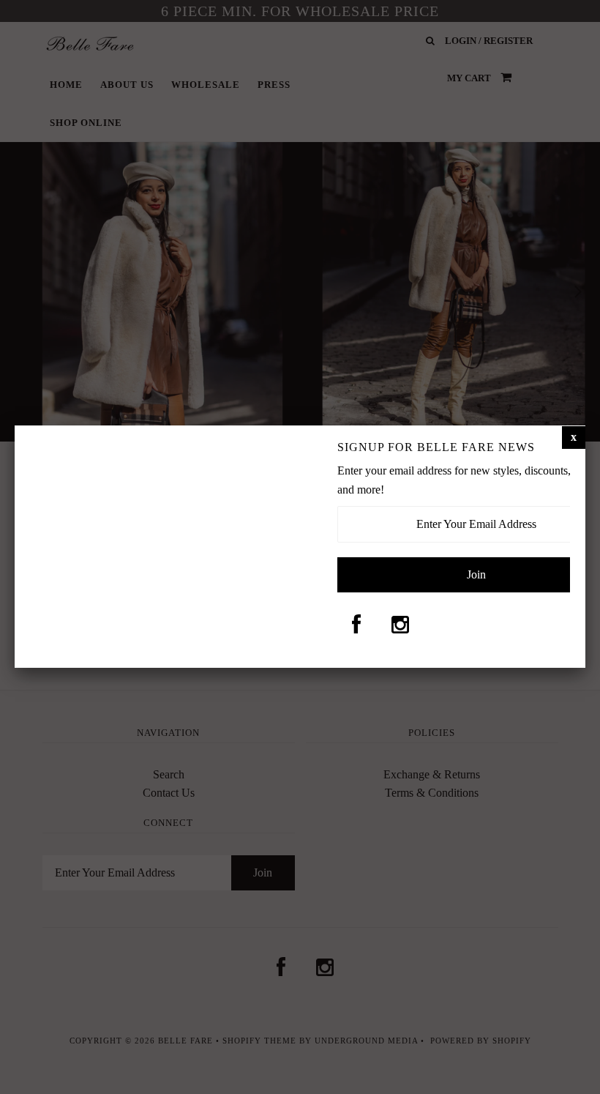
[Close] (573, 437)
